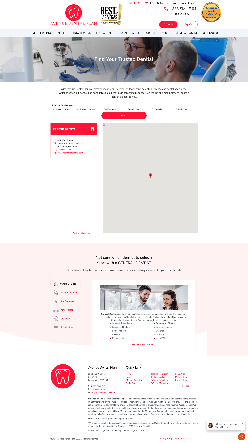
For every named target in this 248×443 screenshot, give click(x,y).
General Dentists (68, 284)
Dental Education (157, 377)
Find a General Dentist (143, 344)
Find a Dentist (106, 33)
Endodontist (157, 109)
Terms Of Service (181, 438)
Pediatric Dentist (87, 109)
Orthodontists (66, 327)
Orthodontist (181, 109)
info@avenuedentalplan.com (103, 392)
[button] (150, 175)
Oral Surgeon (110, 109)
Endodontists (66, 318)
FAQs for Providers (159, 380)
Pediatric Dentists (68, 292)
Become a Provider (186, 33)
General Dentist (63, 109)
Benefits (61, 33)
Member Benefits (134, 380)
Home (32, 33)
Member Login (168, 3)
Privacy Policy (166, 438)
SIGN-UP (168, 24)
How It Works (82, 33)
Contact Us (211, 33)
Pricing (45, 33)
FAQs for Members (159, 383)
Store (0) (153, 3)
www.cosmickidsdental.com (70, 152)
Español (189, 24)
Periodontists (66, 309)
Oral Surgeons (67, 301)
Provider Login (186, 3)
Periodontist (133, 109)
